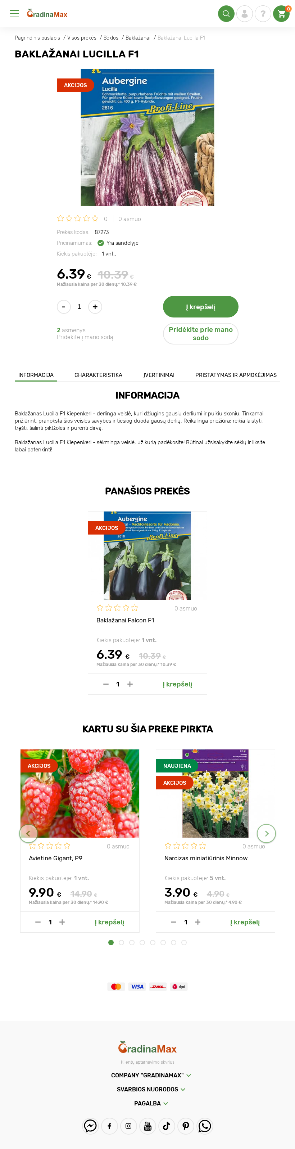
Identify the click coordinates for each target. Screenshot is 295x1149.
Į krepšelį (200, 307)
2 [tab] (121, 942)
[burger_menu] (14, 14)
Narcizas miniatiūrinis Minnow (206, 858)
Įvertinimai (159, 375)
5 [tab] (152, 942)
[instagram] (128, 1126)
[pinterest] (185, 1126)
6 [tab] (163, 942)
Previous (28, 833)
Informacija (36, 375)
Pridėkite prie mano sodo (201, 333)
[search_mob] (226, 13)
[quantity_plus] (130, 684)
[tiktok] (166, 1126)
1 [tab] (111, 942)
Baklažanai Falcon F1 (125, 620)
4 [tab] (142, 942)
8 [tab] (184, 942)
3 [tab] (132, 942)
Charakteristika (98, 375)
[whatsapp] (204, 1126)
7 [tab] (173, 942)
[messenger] (90, 1126)
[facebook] (109, 1126)
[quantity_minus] (106, 684)
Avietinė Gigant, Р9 (55, 858)
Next (266, 833)
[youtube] (147, 1126)
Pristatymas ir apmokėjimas (236, 375)
